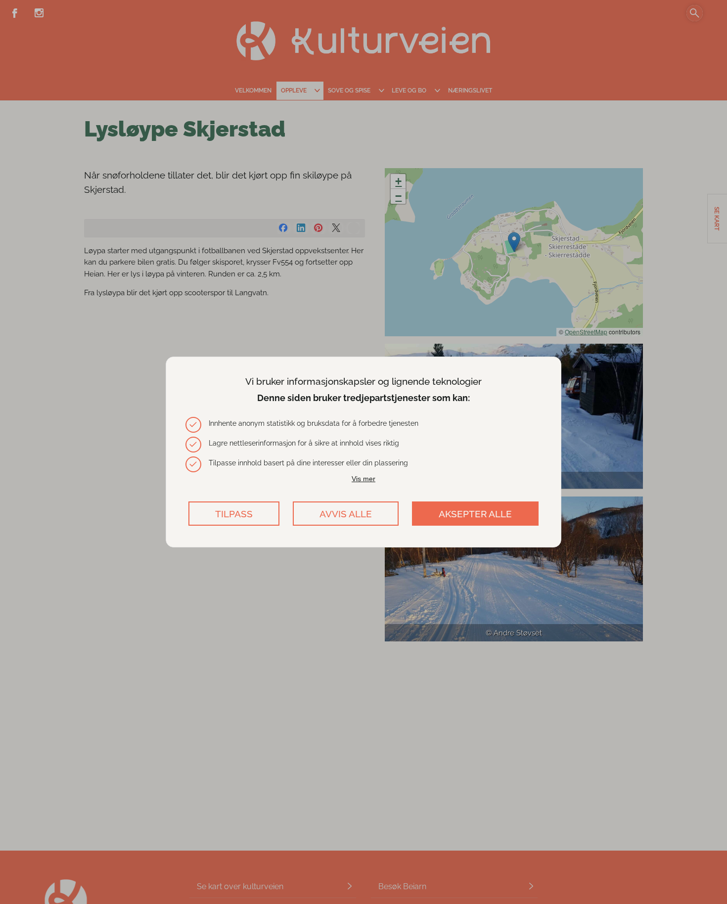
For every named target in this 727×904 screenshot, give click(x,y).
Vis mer (363, 479)
